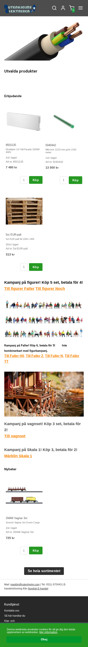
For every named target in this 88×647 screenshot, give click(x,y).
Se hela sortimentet (44, 571)
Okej (44, 639)
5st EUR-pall (13, 234)
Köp (36, 180)
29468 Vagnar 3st (16, 518)
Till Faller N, (54, 356)
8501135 (11, 145)
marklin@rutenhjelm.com (25, 584)
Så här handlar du (14, 615)
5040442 (50, 145)
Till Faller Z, (35, 356)
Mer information (48, 632)
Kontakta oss (11, 610)
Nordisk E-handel (38, 588)
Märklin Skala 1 (18, 456)
